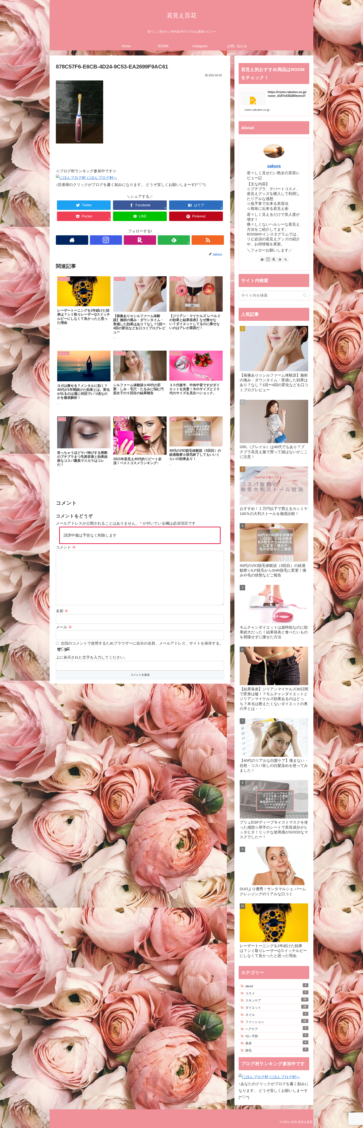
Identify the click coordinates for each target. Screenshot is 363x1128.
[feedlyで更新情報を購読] (279, 259)
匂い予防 (275, 1036)
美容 (275, 1043)
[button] (305, 295)
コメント (66, 547)
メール (64, 627)
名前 (62, 611)
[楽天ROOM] (140, 240)
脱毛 (275, 1050)
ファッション (275, 1021)
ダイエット (275, 1007)
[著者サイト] (72, 240)
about (275, 986)
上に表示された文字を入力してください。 (92, 657)
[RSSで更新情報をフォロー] (208, 240)
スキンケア (275, 1000)
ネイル (275, 1014)
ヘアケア (275, 1029)
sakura (274, 166)
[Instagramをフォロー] (106, 240)
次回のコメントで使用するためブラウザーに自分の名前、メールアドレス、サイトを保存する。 (142, 643)
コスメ (275, 993)
